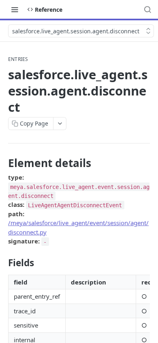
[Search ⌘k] (147, 9)
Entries (18, 59)
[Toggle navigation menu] (14, 9)
